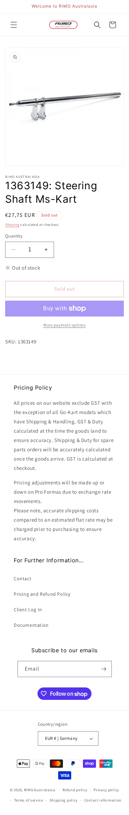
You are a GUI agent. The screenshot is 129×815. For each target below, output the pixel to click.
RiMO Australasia (39, 789)
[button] (13, 24)
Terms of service (28, 800)
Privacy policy (106, 789)
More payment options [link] (64, 325)
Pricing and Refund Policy (42, 594)
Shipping (12, 224)
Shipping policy (64, 800)
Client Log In (28, 609)
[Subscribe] (103, 669)
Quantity (13, 236)
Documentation (31, 625)
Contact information (102, 800)
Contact (22, 578)
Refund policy (75, 789)
